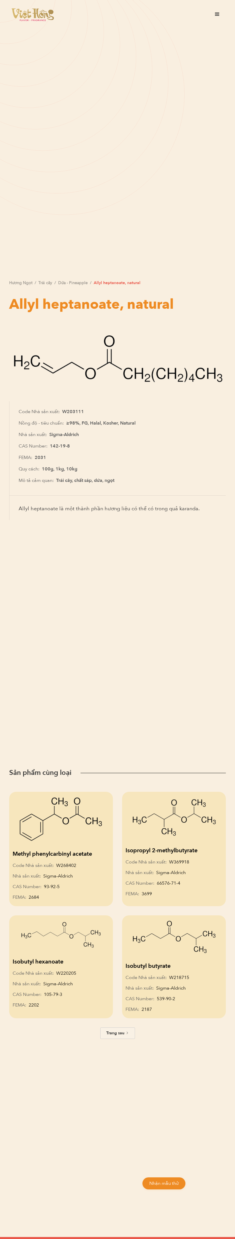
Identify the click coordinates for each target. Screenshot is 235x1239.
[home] (32, 14)
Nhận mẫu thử (164, 1183)
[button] (217, 14)
